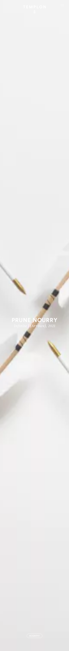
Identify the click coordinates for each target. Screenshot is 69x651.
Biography (34, 636)
